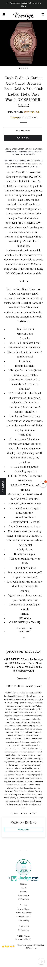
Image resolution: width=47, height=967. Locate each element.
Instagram (24, 930)
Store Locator (23, 895)
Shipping (14, 117)
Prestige (27, 936)
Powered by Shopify (23, 939)
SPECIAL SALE (23, 899)
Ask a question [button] (24, 829)
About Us (23, 891)
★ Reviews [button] (3, 486)
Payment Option (23, 909)
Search (23, 888)
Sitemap (23, 884)
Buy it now (22, 138)
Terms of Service (23, 916)
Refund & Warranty (23, 913)
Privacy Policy (23, 920)
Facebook (25, 926)
